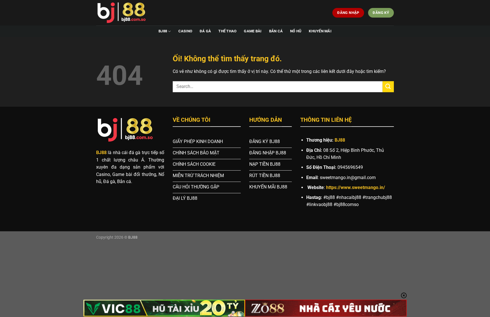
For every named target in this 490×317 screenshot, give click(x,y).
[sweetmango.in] (124, 13)
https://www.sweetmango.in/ (355, 187)
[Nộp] (388, 86)
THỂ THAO (227, 31)
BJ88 (163, 31)
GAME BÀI (252, 31)
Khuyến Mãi (320, 31)
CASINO (185, 31)
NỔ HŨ (295, 31)
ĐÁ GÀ (205, 31)
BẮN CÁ (276, 31)
